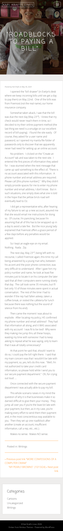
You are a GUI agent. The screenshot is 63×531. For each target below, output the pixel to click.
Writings (22, 446)
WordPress (49, 527)
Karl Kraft (15, 87)
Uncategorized (15, 503)
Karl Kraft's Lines (18, 4)
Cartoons (12, 498)
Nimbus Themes (26, 527)
